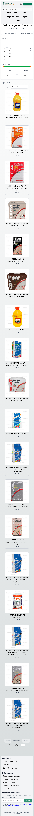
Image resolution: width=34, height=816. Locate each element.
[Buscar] (4, 9)
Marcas (24, 13)
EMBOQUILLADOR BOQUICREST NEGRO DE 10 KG (17, 260)
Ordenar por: (6, 87)
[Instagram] (8, 768)
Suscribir (28, 800)
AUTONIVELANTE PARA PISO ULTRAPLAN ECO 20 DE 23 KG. (17, 364)
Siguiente (26, 740)
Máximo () (25, 71)
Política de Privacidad (13, 805)
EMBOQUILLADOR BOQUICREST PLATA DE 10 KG (17, 689)
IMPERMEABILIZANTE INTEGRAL (17, 616)
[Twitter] (12, 768)
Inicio (9, 13)
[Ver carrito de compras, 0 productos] (17, 4)
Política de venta (9, 782)
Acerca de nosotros (10, 761)
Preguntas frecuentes (11, 789)
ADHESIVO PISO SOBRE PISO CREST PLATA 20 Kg (17, 152)
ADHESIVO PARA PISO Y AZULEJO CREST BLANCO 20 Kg (17, 188)
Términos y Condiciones (25, 804)
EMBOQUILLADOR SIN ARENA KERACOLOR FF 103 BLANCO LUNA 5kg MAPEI (17, 725)
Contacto (17, 21)
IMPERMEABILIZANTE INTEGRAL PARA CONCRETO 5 (17, 116)
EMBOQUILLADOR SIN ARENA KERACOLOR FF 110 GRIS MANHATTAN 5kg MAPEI (17, 652)
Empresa (25, 17)
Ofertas (16, 12)
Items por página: (14, 745)
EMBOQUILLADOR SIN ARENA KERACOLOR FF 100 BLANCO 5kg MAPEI (17, 580)
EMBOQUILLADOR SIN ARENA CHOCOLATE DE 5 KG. (17, 295)
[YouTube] (16, 768)
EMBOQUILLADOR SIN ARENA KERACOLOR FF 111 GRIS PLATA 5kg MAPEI (17, 469)
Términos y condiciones (11, 776)
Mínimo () (8, 71)
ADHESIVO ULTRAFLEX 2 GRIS (17, 434)
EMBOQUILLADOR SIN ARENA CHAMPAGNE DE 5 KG (17, 225)
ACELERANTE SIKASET (17, 330)
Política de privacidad (10, 779)
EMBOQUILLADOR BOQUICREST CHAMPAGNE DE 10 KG (17, 542)
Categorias (9, 17)
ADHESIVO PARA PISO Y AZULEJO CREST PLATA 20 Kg (17, 506)
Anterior (8, 740)
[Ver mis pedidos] (21, 4)
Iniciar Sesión (27, 4)
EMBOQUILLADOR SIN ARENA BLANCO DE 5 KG (17, 399)
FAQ (17, 17)
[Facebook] (4, 768)
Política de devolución (11, 786)
